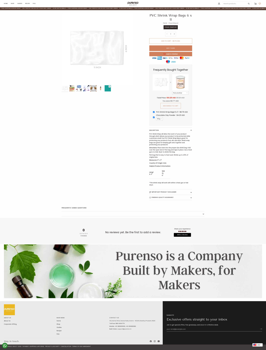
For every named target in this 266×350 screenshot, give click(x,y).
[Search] (248, 3)
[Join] (260, 329)
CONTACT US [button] (114, 318)
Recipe (59, 331)
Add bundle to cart (170, 106)
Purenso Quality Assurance (163, 197)
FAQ (58, 334)
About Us (7, 321)
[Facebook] (151, 341)
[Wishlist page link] (260, 4)
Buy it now (171, 48)
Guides (59, 327)
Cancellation (66, 346)
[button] (12, 3)
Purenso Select (11, 346)
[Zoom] (65, 81)
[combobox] (180, 93)
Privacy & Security (52, 346)
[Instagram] (155, 341)
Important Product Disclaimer (164, 192)
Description (154, 130)
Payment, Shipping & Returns (33, 346)
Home (59, 321)
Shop (58, 324)
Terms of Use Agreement (81, 346)
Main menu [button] (61, 318)
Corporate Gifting (10, 324)
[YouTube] (159, 341)
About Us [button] (7, 318)
